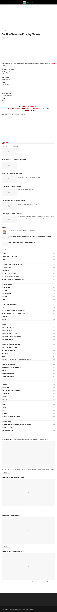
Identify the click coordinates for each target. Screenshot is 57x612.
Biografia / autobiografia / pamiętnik (13, 265)
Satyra (4, 402)
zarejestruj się (33, 106)
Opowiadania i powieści (8, 364)
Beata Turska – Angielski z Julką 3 (11, 515)
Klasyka (4, 316)
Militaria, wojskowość (8, 350)
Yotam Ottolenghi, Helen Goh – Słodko (13, 200)
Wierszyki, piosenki (7, 427)
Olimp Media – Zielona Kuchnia (11, 187)
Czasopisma (5, 270)
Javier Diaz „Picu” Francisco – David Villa (13, 551)
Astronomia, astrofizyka (9, 256)
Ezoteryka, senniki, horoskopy (11, 276)
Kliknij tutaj (35, 108)
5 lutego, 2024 (5, 37)
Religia (4, 396)
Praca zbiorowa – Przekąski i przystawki (14, 159)
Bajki (3, 259)
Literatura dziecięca (8, 327)
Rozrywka (5, 399)
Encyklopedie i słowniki (9, 273)
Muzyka (4, 356)
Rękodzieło (5, 393)
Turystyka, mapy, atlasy (9, 419)
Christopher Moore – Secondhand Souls (13, 477)
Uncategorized (6, 422)
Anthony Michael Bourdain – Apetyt (12, 173)
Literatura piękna (7, 339)
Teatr (3, 410)
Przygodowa (5, 387)
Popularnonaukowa (8, 373)
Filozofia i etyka (7, 285)
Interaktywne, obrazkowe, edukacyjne (13, 310)
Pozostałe (5, 385)
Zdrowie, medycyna (7, 430)
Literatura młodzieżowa (9, 333)
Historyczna (5, 296)
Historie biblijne (7, 293)
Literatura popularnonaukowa (11, 345)
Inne (3, 307)
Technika (4, 413)
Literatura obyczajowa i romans (11, 336)
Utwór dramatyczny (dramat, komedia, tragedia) (16, 425)
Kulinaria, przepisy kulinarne (11, 30)
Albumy (4, 253)
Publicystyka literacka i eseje (11, 390)
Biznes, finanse (6, 267)
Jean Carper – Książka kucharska (12, 214)
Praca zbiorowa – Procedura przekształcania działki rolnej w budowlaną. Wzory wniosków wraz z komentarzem (30, 237)
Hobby (3, 299)
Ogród (53, 63)
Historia (4, 290)
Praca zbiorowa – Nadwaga (10, 146)
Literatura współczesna (9, 347)
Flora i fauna (6, 287)
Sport (3, 404)
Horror (4, 302)
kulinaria (7, 114)
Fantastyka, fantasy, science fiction (13, 279)
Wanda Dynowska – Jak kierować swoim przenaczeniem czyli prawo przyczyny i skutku (25, 440)
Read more (5, 472)
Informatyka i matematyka (10, 305)
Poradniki (5, 379)
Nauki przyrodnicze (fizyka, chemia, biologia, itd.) (16, 359)
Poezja (4, 370)
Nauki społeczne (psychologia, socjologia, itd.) (16, 362)
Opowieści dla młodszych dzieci (11, 367)
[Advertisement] (28, 17)
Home (3, 30)
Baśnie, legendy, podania (9, 262)
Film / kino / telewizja (8, 282)
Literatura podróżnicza (9, 342)
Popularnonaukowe (8, 376)
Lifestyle (4, 325)
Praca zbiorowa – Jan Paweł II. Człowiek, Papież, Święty (21, 230)
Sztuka (4, 407)
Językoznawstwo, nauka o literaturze (13, 313)
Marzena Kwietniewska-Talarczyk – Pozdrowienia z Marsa (21, 242)
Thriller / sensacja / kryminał (11, 416)
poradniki (23, 114)
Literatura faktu (7, 330)
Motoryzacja (6, 353)
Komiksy (4, 319)
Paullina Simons (15, 114)
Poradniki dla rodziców (9, 382)
